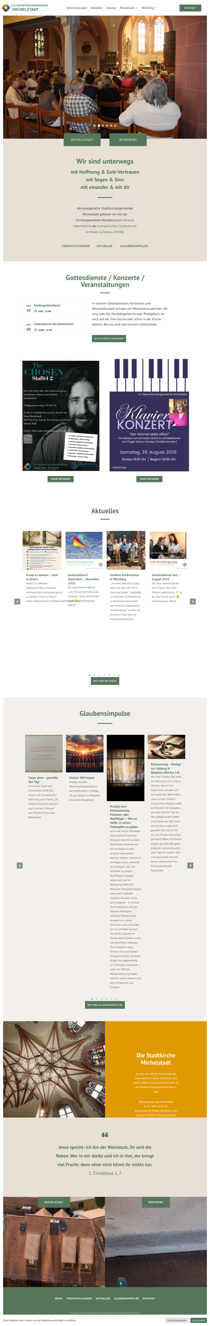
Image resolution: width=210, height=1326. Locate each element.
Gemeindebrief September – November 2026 (83, 579)
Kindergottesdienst (47, 305)
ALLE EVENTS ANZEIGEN (109, 338)
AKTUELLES (105, 246)
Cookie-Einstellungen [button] (177, 1320)
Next (193, 601)
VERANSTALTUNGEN (76, 246)
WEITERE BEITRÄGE (105, 680)
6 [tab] (114, 675)
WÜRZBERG (128, 140)
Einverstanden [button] (198, 1320)
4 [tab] (104, 675)
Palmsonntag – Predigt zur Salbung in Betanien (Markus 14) (166, 768)
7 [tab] (119, 675)
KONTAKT (190, 8)
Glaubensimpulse (105, 713)
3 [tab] (99, 675)
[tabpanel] (42, 570)
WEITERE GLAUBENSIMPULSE (104, 1004)
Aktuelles (97, 8)
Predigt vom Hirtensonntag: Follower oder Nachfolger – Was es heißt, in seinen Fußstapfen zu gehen (124, 816)
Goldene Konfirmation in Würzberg (124, 577)
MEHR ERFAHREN (60, 478)
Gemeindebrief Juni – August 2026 (166, 577)
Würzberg (148, 8)
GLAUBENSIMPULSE (134, 246)
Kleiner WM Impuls (82, 778)
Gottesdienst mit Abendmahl (54, 324)
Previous (17, 601)
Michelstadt (127, 8)
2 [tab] (94, 675)
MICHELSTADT (82, 140)
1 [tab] (89, 675)
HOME (59, 1298)
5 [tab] (109, 675)
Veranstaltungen (76, 8)
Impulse (111, 8)
